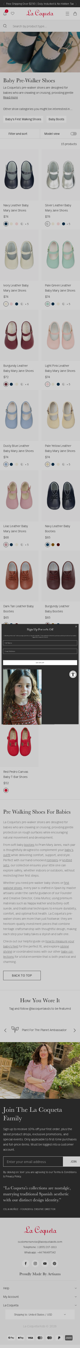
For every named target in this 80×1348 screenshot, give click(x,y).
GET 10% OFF (40, 662)
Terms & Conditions (23, 669)
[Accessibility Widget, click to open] (73, 674)
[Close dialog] (76, 626)
